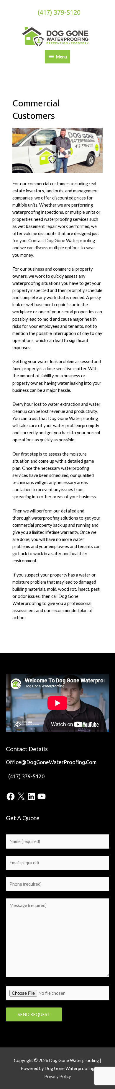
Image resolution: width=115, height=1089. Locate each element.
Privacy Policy (57, 1076)
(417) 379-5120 (58, 12)
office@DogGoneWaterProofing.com (51, 762)
